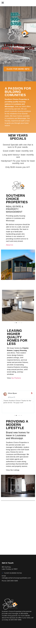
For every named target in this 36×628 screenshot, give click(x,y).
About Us (9, 245)
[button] (2, 2)
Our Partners (16, 378)
